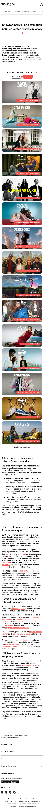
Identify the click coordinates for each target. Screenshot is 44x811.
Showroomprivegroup (10, 801)
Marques (36, 11)
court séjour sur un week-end (19, 645)
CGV (20, 798)
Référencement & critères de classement (29, 803)
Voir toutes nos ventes (22, 447)
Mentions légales (12, 798)
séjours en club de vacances (25, 621)
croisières (9, 626)
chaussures (6, 563)
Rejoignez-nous (23, 801)
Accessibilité (13, 806)
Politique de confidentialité (31, 798)
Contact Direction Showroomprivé (27, 806)
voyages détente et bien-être (17, 628)
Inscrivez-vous (28, 76)
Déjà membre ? (16, 76)
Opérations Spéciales (23, 11)
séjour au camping (23, 619)
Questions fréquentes (35, 801)
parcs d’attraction (12, 644)
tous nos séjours (18, 609)
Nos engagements (11, 803)
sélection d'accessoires (26, 571)
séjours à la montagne (22, 634)
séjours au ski (27, 640)
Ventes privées (7, 11)
